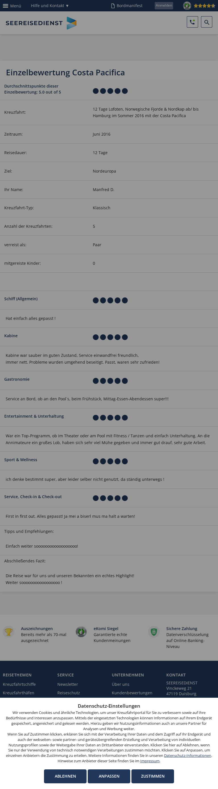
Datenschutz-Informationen (187, 755)
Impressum (150, 761)
